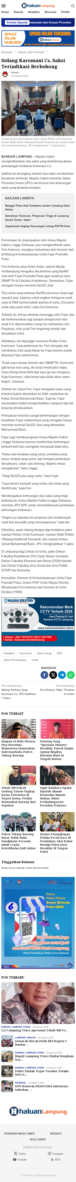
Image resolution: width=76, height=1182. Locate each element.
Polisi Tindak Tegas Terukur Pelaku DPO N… (42, 1072)
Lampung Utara (21, 1027)
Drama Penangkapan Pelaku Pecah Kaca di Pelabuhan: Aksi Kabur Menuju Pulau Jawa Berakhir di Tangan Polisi (56, 843)
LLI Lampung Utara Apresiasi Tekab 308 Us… (34, 1030)
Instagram (58, 1153)
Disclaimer (38, 1139)
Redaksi (56, 1133)
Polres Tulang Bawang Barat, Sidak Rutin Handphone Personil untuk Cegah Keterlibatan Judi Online (18, 841)
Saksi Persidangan (15, 659)
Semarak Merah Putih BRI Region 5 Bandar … (41, 1042)
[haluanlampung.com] (38, 5)
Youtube (22, 1159)
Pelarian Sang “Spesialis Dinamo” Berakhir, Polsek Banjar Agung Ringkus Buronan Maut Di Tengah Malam (57, 750)
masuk (20, 867)
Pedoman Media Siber (19, 1133)
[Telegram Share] (62, 675)
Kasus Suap (44, 653)
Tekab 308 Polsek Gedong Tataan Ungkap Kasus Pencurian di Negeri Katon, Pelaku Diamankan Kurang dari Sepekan (18, 796)
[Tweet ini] (53, 675)
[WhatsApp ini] (71, 675)
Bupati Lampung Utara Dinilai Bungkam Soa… (44, 1057)
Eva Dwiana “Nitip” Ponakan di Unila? (57, 689)
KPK (59, 653)
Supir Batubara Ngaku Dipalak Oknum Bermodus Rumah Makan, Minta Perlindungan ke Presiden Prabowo (56, 796)
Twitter (22, 1153)
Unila (35, 659)
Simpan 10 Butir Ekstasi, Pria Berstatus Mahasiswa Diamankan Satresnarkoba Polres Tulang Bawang (18, 748)
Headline (9, 653)
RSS (57, 1159)
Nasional (20, 1083)
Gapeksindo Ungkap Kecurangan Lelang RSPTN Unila (37, 226)
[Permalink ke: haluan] (5, 74)
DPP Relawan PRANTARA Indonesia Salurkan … (41, 1087)
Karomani (26, 653)
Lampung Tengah (25, 1037)
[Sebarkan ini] (44, 675)
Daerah (6, 1027)
